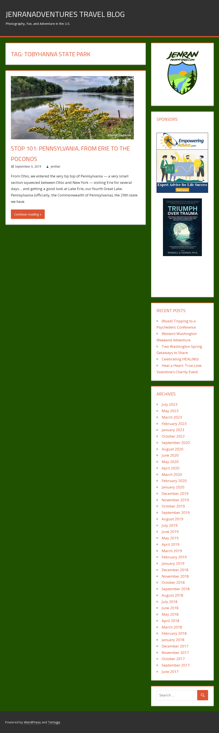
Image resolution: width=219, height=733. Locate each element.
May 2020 (170, 461)
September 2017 (176, 665)
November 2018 (175, 576)
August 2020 (172, 449)
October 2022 (173, 436)
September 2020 (176, 442)
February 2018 (174, 633)
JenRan (55, 166)
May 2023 (170, 410)
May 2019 (170, 537)
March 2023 (172, 417)
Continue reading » (27, 214)
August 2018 (172, 595)
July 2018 (170, 601)
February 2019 (174, 557)
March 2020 (172, 474)
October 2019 (173, 506)
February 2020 (174, 480)
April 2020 (170, 468)
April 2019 (170, 544)
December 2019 (175, 493)
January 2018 (173, 639)
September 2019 (176, 512)
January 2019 (173, 563)
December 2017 (175, 646)
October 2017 (173, 658)
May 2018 (170, 614)
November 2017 (175, 652)
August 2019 (172, 518)
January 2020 (173, 487)
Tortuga (54, 722)
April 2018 (170, 620)
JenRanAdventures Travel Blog (65, 14)
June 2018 (170, 607)
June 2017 (170, 671)
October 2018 (173, 582)
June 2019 (170, 531)
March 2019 (172, 550)
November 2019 (175, 499)
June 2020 (170, 455)
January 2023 (173, 429)
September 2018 (176, 588)
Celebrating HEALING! (180, 359)
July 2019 (170, 525)
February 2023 (174, 423)
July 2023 (170, 404)
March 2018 (172, 627)
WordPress (32, 722)
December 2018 (175, 569)
